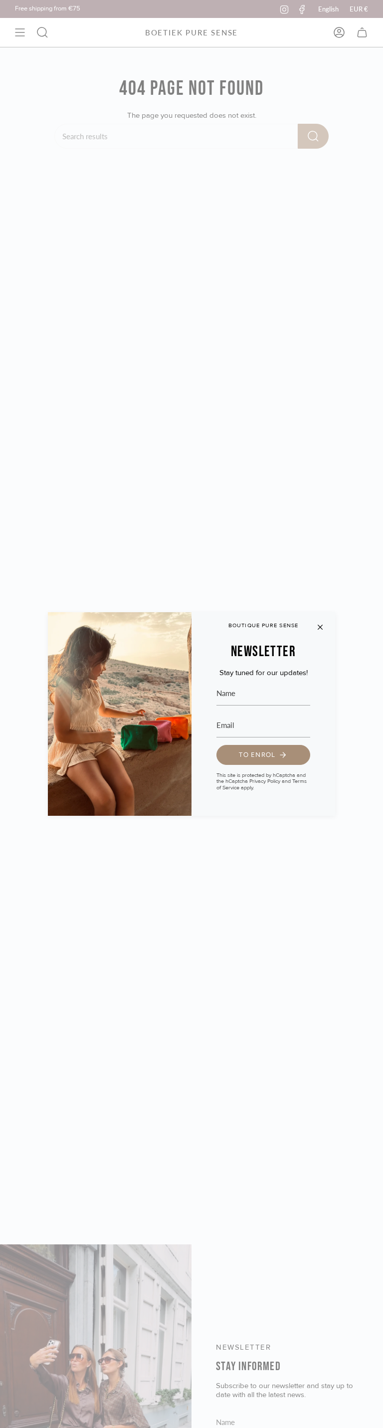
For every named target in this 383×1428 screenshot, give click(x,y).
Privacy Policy (264, 781)
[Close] (320, 627)
